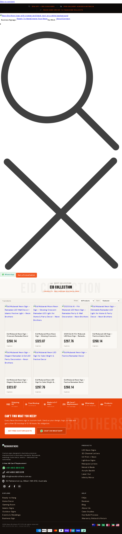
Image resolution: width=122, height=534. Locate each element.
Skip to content (7, 1)
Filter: (76, 300)
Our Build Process (90, 515)
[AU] (94, 525)
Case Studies (88, 511)
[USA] (118, 525)
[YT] (19, 486)
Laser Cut (86, 474)
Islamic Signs (8, 508)
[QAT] (108, 525)
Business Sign (8, 518)
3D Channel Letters (91, 453)
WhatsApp (9, 274)
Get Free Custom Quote (20, 431)
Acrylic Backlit (88, 470)
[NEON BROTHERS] (40, 447)
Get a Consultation (26, 275)
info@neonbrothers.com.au (18, 476)
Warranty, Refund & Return (94, 518)
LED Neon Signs (89, 450)
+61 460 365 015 (15, 467)
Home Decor (8, 501)
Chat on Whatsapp (53, 431)
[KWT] (113, 525)
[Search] (61, 147)
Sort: (98, 300)
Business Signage (8, 20)
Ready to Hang (9, 497)
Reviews (85, 501)
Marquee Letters (89, 464)
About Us (86, 508)
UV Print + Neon (89, 457)
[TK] (9, 486)
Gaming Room (8, 504)
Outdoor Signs (9, 511)
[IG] (4, 486)
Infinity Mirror (88, 477)
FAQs (84, 497)
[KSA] (103, 525)
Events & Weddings (11, 515)
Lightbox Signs (88, 460)
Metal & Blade (88, 467)
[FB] (14, 486)
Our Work (51, 20)
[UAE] (99, 525)
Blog (84, 504)
